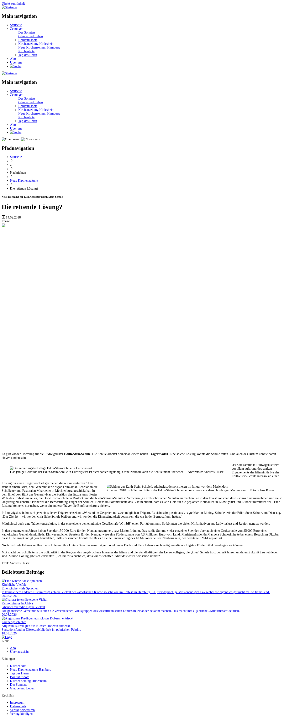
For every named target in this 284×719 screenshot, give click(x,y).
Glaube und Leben (30, 36)
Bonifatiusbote (27, 40)
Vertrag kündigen (21, 713)
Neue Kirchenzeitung (24, 180)
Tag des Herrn (27, 55)
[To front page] (7, 637)
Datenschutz (18, 706)
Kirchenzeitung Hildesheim (36, 43)
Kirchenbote (26, 51)
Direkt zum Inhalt (13, 3)
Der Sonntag (26, 32)
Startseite (16, 25)
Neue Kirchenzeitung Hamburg (39, 47)
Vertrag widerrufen (22, 710)
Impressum (17, 702)
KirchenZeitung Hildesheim (28, 681)
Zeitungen (16, 28)
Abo (13, 58)
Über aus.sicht (19, 651)
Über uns (16, 62)
